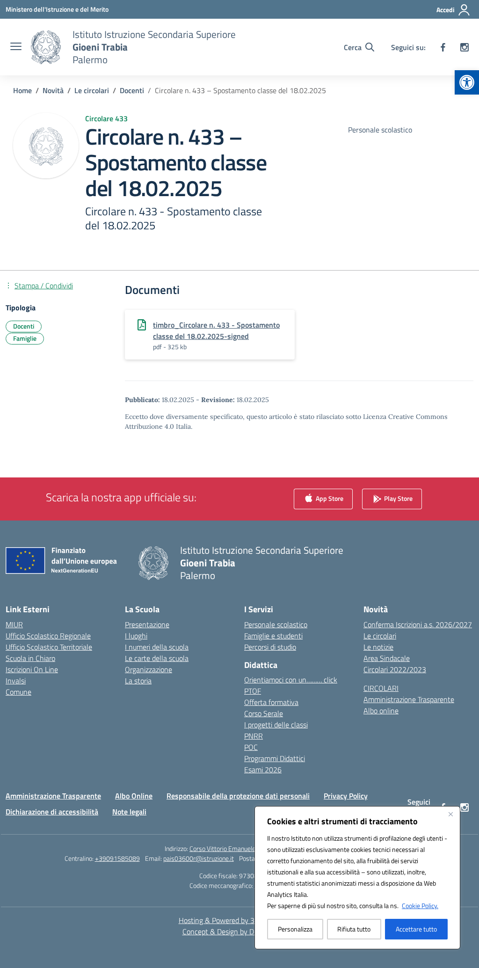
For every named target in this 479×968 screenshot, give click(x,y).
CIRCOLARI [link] (381, 688)
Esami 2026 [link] (263, 769)
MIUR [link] (14, 624)
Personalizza (295, 929)
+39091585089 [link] (117, 858)
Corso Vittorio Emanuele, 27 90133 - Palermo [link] (251, 848)
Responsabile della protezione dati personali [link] (238, 795)
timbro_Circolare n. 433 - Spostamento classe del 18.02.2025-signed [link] (216, 330)
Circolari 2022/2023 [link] (394, 669)
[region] (357, 877)
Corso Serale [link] (263, 713)
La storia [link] (138, 680)
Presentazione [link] (147, 624)
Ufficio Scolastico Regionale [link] (48, 635)
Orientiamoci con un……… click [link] (290, 679)
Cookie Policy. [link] (420, 905)
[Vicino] (450, 814)
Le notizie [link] (378, 647)
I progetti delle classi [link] (276, 724)
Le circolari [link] (379, 635)
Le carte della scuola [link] (157, 658)
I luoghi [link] (136, 635)
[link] (467, 82)
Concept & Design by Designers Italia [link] (239, 931)
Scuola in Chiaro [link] (30, 658)
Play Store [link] (398, 498)
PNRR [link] (253, 735)
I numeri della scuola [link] (157, 647)
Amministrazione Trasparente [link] (408, 699)
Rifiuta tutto (353, 929)
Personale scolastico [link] (275, 624)
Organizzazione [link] (148, 669)
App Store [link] (328, 498)
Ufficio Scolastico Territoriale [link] (49, 647)
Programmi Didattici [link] (274, 758)
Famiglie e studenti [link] (273, 635)
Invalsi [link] (16, 680)
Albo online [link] (381, 710)
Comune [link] (18, 691)
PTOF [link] (252, 691)
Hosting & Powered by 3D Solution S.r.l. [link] (240, 920)
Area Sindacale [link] (386, 658)
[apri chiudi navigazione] (16, 47)
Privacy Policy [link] (346, 795)
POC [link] (251, 747)
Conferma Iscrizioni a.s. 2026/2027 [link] (417, 624)
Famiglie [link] (24, 338)
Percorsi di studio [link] (270, 647)
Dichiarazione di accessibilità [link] (52, 811)
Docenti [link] (23, 326)
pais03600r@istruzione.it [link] (198, 858)
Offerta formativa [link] (271, 702)
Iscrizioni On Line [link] (32, 669)
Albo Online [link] (133, 795)
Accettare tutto (416, 929)
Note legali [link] (129, 811)
